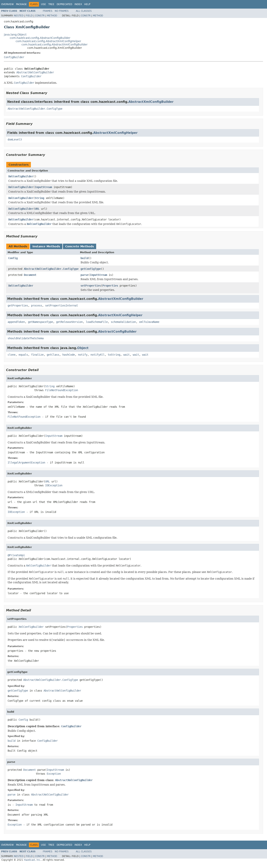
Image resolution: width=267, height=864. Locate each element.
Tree (51, 4)
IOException (53, 485)
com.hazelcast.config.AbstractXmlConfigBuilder (55, 44)
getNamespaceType (40, 321)
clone (11, 354)
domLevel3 (15, 139)
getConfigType (91, 268)
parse (84, 274)
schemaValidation (123, 321)
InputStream (43, 187)
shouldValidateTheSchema (26, 338)
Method (52, 15)
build (84, 258)
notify (82, 354)
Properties (110, 285)
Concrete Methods (79, 246)
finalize (37, 354)
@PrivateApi (16, 555)
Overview (7, 4)
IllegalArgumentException (26, 462)
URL (37, 208)
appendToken (16, 321)
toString (114, 354)
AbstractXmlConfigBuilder (35, 72)
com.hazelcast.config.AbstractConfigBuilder (40, 37)
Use (43, 4)
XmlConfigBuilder (20, 176)
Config (13, 258)
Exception (54, 773)
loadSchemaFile (97, 321)
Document (30, 274)
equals (23, 354)
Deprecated (64, 4)
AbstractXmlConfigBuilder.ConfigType (35, 108)
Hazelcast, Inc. (32, 860)
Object (83, 348)
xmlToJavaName (149, 321)
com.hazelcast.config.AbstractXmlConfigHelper (48, 41)
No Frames (62, 11)
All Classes (84, 11)
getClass (53, 354)
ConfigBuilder (14, 57)
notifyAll (97, 354)
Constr (40, 15)
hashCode (68, 354)
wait (126, 354)
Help (87, 4)
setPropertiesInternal (61, 305)
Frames (47, 11)
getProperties (18, 305)
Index (78, 4)
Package (21, 4)
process (36, 305)
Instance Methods (46, 246)
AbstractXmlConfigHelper (115, 133)
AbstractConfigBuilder (117, 331)
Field (29, 15)
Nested (18, 15)
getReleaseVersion (69, 321)
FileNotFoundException (61, 390)
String (39, 198)
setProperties (91, 285)
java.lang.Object (15, 34)
